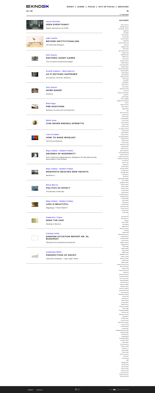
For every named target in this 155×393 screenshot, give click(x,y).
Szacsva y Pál (125, 324)
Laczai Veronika (53, 21)
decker (127, 102)
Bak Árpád (126, 49)
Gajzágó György (124, 27)
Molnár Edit (126, 232)
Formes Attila (125, 142)
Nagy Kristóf (125, 252)
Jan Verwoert (125, 366)
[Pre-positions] (34, 107)
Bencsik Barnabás (124, 69)
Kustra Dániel (125, 204)
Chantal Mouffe (124, 238)
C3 (128, 389)
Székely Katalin (124, 332)
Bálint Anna (51, 120)
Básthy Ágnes (125, 63)
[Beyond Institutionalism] (34, 41)
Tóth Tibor (126, 356)
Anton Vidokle (125, 368)
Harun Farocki (125, 126)
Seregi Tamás (125, 302)
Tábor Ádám (125, 342)
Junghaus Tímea (124, 182)
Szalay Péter (125, 328)
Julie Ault (126, 45)
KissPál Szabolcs (53, 71)
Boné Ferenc (125, 84)
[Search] (128, 11)
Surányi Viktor (125, 318)
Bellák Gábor (125, 67)
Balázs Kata (125, 53)
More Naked (54, 90)
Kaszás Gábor (125, 184)
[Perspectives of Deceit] (34, 255)
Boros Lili (126, 90)
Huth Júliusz (125, 174)
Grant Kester (125, 190)
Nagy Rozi (126, 31)
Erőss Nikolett (125, 122)
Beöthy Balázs (125, 71)
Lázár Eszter (125, 210)
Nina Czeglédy (125, 98)
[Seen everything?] (34, 25)
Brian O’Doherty (124, 266)
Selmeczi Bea (125, 300)
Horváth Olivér (125, 172)
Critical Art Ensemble (123, 93)
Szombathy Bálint (54, 252)
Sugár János (125, 316)
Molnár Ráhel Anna (123, 234)
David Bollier (125, 83)
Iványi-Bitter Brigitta (123, 178)
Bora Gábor (125, 87)
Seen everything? (57, 24)
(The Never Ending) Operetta (65, 123)
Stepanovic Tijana (54, 217)
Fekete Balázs (125, 132)
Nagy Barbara (125, 244)
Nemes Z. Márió (124, 258)
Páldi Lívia (126, 272)
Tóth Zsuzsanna (124, 354)
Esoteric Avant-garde (60, 58)
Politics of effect (58, 188)
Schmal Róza (125, 298)
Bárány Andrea (124, 61)
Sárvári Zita (125, 296)
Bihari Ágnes (125, 73)
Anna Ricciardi (125, 292)
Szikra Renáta (125, 334)
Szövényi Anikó (52, 233)
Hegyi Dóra (126, 164)
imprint (30, 390)
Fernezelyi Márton (124, 136)
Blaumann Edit (125, 77)
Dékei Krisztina (124, 104)
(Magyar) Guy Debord (123, 101)
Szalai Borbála (125, 326)
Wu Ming (126, 230)
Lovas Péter (125, 212)
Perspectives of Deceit (61, 255)
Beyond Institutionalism (62, 41)
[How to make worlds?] (34, 138)
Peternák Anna (124, 282)
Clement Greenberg (123, 158)
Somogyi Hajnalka (124, 310)
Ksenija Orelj (125, 268)
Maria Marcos (68, 71)
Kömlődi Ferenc (124, 196)
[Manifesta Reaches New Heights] (34, 172)
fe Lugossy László (124, 128)
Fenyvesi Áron (125, 134)
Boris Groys (125, 162)
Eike (127, 110)
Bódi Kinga (51, 103)
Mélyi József (125, 226)
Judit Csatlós (51, 38)
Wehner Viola (125, 370)
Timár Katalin (125, 350)
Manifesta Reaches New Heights (67, 172)
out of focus (106, 7)
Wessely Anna (125, 372)
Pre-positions (55, 106)
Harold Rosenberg (124, 294)
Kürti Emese (51, 55)
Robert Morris (125, 236)
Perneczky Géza (124, 278)
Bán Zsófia (126, 59)
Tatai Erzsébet (52, 134)
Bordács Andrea (124, 89)
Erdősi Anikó (125, 116)
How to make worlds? (61, 137)
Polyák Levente (124, 286)
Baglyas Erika (125, 47)
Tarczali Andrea (124, 344)
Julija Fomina (125, 140)
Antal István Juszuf (124, 43)
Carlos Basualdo (124, 65)
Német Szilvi (125, 260)
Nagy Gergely (125, 248)
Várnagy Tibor (125, 362)
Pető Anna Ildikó (124, 284)
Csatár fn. (126, 95)
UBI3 (127, 360)
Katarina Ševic (125, 304)
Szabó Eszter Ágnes (123, 322)
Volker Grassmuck (124, 156)
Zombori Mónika (124, 376)
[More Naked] (34, 90)
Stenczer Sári (125, 312)
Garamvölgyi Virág (124, 152)
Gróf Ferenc (125, 160)
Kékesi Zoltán (125, 186)
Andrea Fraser (125, 148)
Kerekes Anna (125, 188)
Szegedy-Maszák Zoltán (122, 330)
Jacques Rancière (124, 290)
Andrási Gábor (125, 39)
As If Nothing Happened (61, 74)
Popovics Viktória (124, 288)
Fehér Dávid (125, 130)
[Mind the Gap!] (34, 220)
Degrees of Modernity (61, 153)
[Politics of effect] (34, 188)
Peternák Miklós (124, 280)
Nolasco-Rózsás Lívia (123, 264)
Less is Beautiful (57, 204)
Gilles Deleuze (125, 25)
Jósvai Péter (125, 180)
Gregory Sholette (124, 306)
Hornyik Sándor (124, 168)
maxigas (126, 220)
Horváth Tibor (125, 170)
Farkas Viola (125, 124)
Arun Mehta (125, 224)
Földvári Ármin (125, 138)
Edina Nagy (126, 246)
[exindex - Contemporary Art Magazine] (37, 6)
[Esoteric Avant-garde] (34, 58)
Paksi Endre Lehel (124, 270)
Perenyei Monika (124, 276)
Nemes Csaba (125, 256)
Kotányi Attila (125, 198)
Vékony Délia (125, 364)
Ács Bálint (126, 33)
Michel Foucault (124, 144)
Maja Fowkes (52, 151)
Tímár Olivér (125, 352)
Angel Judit (126, 41)
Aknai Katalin (125, 35)
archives (123, 7)
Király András (125, 192)
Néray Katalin (125, 262)
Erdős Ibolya (125, 114)
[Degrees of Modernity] (34, 155)
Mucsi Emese (125, 240)
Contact (39, 390)
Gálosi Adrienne (124, 150)
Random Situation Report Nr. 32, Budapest (67, 237)
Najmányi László (124, 254)
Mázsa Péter (125, 222)
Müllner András (124, 242)
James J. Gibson (124, 154)
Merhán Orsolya (124, 228)
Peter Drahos (125, 107)
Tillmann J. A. (125, 348)
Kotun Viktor (125, 200)
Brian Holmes (125, 166)
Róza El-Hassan (124, 112)
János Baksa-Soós (124, 51)
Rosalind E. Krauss (124, 29)
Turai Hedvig (125, 358)
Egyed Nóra (125, 108)
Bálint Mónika (125, 55)
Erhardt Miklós (125, 118)
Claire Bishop (125, 75)
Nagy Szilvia (125, 250)
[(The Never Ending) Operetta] (34, 122)
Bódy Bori (126, 81)
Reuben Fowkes (66, 151)
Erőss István (125, 120)
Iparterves (126, 176)
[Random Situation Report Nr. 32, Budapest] (34, 238)
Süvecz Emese (125, 320)
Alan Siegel (126, 308)
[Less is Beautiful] (34, 204)
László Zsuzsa (125, 208)
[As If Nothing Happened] (34, 74)
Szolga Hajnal (125, 336)
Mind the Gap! (55, 220)
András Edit (125, 37)
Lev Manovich (125, 216)
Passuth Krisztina (124, 274)
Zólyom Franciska (124, 374)
